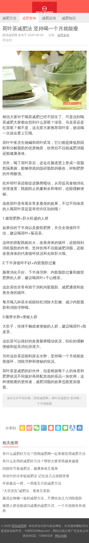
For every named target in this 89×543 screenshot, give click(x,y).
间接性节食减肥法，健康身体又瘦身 (30, 468)
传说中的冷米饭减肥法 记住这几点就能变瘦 (35, 475)
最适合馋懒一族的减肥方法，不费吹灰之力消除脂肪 (42, 497)
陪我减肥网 (44, 6)
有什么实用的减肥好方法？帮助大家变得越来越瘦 (40, 460)
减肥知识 (69, 17)
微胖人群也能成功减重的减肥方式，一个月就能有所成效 (44, 508)
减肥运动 (49, 17)
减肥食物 (29, 17)
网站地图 (61, 535)
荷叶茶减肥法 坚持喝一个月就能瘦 (40, 28)
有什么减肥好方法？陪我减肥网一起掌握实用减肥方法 (44, 453)
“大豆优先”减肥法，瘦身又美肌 (26, 490)
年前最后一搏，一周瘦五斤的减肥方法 (31, 483)
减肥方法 (9, 17)
